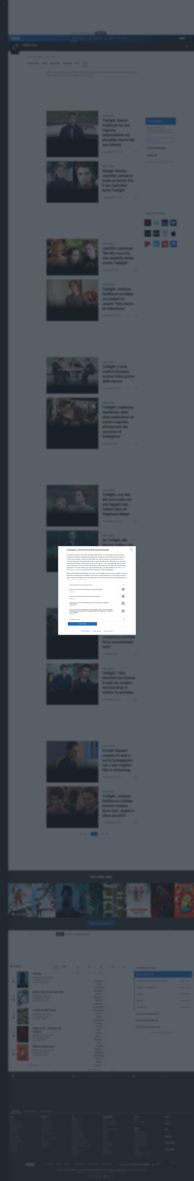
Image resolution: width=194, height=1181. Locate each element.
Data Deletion (85, 631)
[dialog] (97, 590)
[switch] (122, 589)
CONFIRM (82, 624)
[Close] (132, 550)
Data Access (97, 631)
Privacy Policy (108, 631)
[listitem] (97, 585)
